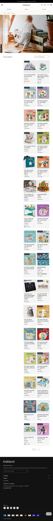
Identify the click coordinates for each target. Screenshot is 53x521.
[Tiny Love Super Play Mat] (30, 429)
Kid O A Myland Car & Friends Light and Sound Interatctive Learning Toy (42, 392)
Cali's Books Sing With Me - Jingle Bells (42, 367)
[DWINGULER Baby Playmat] (43, 259)
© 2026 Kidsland (7, 518)
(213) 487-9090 (7, 488)
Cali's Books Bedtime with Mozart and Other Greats (29, 343)
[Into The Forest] (29, 81)
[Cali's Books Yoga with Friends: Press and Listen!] (43, 311)
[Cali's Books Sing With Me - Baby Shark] (30, 236)
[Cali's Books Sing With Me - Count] (43, 236)
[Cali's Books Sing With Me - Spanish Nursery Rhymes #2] (43, 138)
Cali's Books (26, 105)
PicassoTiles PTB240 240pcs (41, 195)
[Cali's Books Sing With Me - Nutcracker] (43, 115)
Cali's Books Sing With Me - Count (42, 245)
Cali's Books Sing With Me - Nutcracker (42, 124)
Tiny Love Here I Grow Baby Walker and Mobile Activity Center (43, 76)
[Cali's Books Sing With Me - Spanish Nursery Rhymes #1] (43, 162)
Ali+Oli (25, 324)
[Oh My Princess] (46, 274)
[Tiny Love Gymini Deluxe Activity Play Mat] (30, 66)
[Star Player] (42, 274)
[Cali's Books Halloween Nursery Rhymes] (43, 429)
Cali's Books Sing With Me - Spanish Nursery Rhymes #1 (42, 171)
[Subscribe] (26, 471)
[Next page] (39, 449)
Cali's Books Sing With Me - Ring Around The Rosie (29, 268)
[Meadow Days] (38, 83)
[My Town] (44, 274)
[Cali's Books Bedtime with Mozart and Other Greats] (30, 334)
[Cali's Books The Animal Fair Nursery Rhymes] (43, 210)
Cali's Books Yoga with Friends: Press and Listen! (43, 320)
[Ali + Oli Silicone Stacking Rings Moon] (30, 311)
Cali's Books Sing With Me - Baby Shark (29, 245)
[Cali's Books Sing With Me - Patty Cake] (30, 382)
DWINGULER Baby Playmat (41, 267)
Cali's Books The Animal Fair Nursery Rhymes (42, 219)
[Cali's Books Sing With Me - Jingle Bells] (43, 358)
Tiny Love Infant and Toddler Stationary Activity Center (28, 220)
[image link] (26, 461)
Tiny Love (26, 79)
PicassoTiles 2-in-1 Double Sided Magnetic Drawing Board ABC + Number (29, 296)
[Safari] (40, 274)
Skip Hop (39, 419)
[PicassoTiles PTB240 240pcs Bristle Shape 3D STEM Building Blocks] (43, 186)
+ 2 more (39, 276)
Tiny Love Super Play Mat (29, 438)
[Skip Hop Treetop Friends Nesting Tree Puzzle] (43, 406)
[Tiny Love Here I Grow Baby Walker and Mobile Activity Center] (43, 66)
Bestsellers (9, 9)
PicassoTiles (39, 199)
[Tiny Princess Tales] (25, 81)
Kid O (38, 396)
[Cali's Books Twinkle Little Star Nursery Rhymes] (30, 162)
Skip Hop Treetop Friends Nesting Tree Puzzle (43, 415)
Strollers (26, 9)
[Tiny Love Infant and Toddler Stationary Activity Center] (30, 210)
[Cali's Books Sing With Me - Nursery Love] (30, 115)
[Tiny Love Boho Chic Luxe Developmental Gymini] (30, 186)
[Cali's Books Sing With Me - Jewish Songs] (30, 92)
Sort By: (37, 56)
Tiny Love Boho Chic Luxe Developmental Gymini (28, 196)
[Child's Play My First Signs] (30, 406)
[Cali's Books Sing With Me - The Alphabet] (43, 92)
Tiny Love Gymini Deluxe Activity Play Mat (29, 75)
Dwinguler (39, 272)
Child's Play (26, 419)
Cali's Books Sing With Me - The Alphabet (42, 101)
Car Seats (44, 9)
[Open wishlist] (48, 5)
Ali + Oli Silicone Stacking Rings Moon (29, 320)
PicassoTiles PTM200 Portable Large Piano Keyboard (42, 295)
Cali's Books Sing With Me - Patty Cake (29, 391)
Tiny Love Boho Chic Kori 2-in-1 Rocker (30, 146)
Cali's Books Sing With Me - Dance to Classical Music (29, 368)
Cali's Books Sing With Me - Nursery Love (29, 124)
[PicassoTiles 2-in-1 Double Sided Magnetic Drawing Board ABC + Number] (30, 285)
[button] (42, 5)
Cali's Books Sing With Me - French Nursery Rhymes (42, 343)
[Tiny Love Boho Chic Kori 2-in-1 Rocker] (30, 138)
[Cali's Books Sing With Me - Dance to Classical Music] (30, 358)
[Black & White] (27, 81)
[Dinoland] (38, 274)
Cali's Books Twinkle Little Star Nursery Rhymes (28, 171)
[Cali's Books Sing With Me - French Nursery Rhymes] (43, 334)
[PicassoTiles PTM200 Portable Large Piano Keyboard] (43, 285)
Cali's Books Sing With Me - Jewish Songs (29, 101)
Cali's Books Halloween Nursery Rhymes (42, 438)
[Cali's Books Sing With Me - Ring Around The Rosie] (30, 259)
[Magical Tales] (29, 226)
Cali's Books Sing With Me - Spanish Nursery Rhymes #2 (42, 147)
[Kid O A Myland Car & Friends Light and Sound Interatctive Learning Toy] (43, 382)
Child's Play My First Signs (28, 415)
